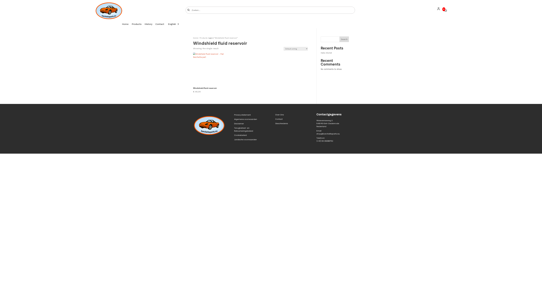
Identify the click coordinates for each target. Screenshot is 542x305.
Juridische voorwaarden (245, 139)
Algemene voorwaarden (245, 119)
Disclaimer (239, 123)
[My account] (438, 8)
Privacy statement (242, 115)
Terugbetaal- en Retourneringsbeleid (243, 129)
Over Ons (279, 114)
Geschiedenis (281, 123)
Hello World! (326, 53)
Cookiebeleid (240, 135)
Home (125, 24)
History (148, 24)
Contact (159, 24)
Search (344, 39)
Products (136, 24)
